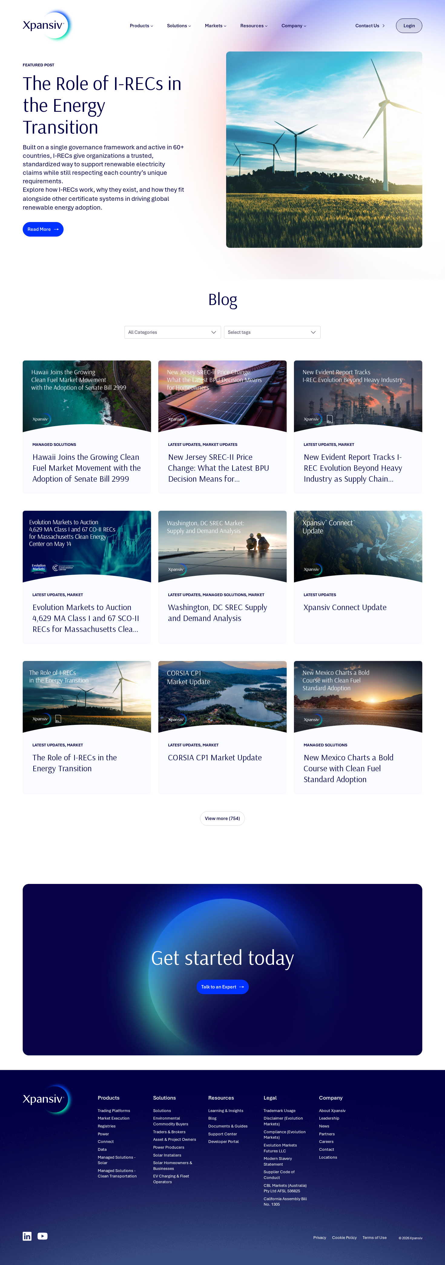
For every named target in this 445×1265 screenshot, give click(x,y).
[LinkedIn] (27, 1236)
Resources (252, 26)
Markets (213, 26)
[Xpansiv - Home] (43, 26)
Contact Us (367, 26)
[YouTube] (43, 1236)
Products (139, 26)
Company (292, 26)
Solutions (177, 26)
